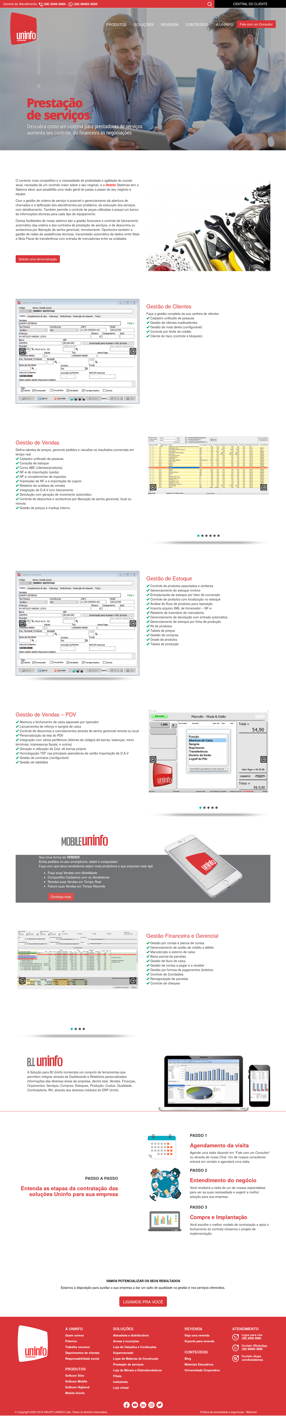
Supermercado (123, 1353)
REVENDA (170, 24)
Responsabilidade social (82, 1358)
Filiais (117, 1376)
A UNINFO (224, 24)
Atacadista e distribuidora (131, 1335)
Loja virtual (121, 1387)
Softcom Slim (74, 1375)
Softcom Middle (76, 1381)
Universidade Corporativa (202, 1370)
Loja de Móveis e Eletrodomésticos (137, 1370)
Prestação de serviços (128, 1364)
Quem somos (74, 1335)
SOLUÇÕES (144, 24)
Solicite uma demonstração (38, 259)
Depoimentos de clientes (82, 1353)
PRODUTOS (116, 24)
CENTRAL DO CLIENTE (250, 4)
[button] (22, 351)
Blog (188, 1358)
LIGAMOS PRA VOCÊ (143, 1301)
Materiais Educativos (199, 1364)
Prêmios (71, 1341)
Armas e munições (126, 1341)
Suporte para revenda (199, 1341)
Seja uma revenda (197, 1335)
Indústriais (120, 1382)
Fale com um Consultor (256, 24)
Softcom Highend (77, 1387)
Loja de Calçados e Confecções (134, 1347)
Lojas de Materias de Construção (135, 1358)
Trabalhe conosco (77, 1347)
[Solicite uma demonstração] (38, 252)
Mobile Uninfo (75, 1393)
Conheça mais (61, 896)
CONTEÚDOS (197, 24)
